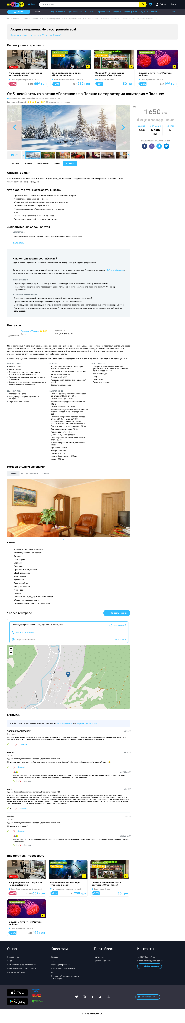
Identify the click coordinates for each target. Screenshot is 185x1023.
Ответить (23, 744)
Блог (53, 972)
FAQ (52, 961)
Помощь (54, 957)
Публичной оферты (115, 270)
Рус (172, 4)
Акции (37, 12)
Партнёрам (99, 957)
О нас (9, 961)
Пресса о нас (13, 957)
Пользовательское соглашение (21, 965)
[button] (68, 674)
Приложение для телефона (63, 968)
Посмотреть (16, 65)
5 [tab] (75, 539)
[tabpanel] (68, 508)
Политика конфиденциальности (21, 968)
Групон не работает (16, 972)
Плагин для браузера (60, 965)
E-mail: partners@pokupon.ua (150, 961)
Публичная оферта (102, 961)
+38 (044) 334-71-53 (146, 957)
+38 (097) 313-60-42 (25, 632)
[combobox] (89, 4)
